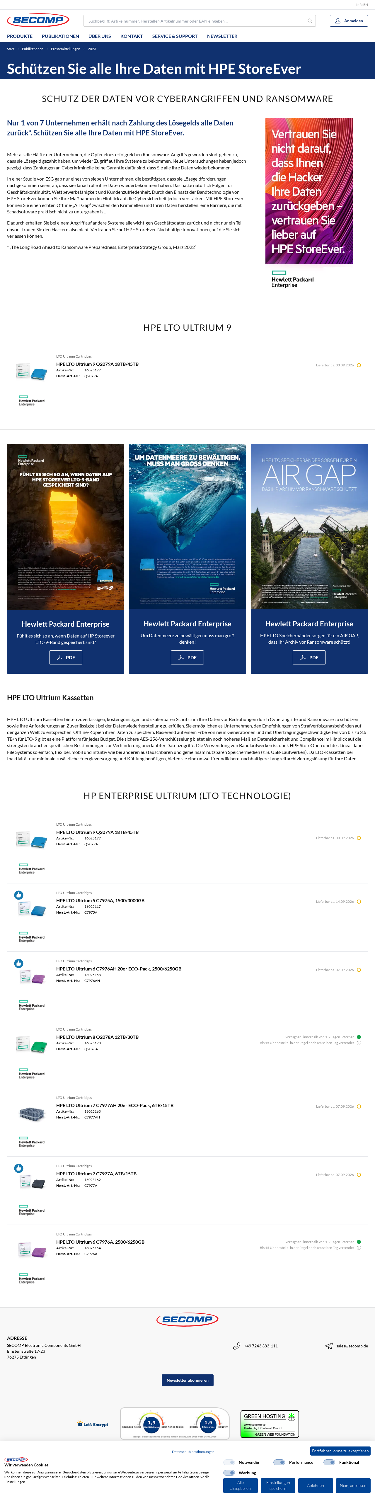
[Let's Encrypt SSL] (92, 1424)
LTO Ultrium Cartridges (74, 356)
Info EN (362, 4)
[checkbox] (229, 1462)
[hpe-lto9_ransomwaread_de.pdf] (65, 527)
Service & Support (175, 36)
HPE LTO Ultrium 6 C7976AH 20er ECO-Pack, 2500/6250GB (118, 968)
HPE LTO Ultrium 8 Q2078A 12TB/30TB (97, 1037)
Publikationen (60, 36)
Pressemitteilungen (65, 49)
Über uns (99, 36)
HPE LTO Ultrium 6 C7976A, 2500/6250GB (100, 1242)
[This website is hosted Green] (270, 1424)
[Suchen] (310, 21)
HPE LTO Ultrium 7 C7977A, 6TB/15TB (96, 1173)
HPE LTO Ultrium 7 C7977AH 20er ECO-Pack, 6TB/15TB (114, 1105)
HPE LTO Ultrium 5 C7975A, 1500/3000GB (100, 900)
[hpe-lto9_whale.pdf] (187, 526)
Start (10, 49)
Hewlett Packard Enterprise (66, 624)
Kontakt (131, 36)
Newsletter (222, 36)
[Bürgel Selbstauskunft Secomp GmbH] (175, 1424)
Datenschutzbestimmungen (193, 1451)
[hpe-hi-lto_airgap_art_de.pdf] (309, 526)
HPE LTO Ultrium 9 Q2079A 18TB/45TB (97, 364)
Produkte (20, 36)
